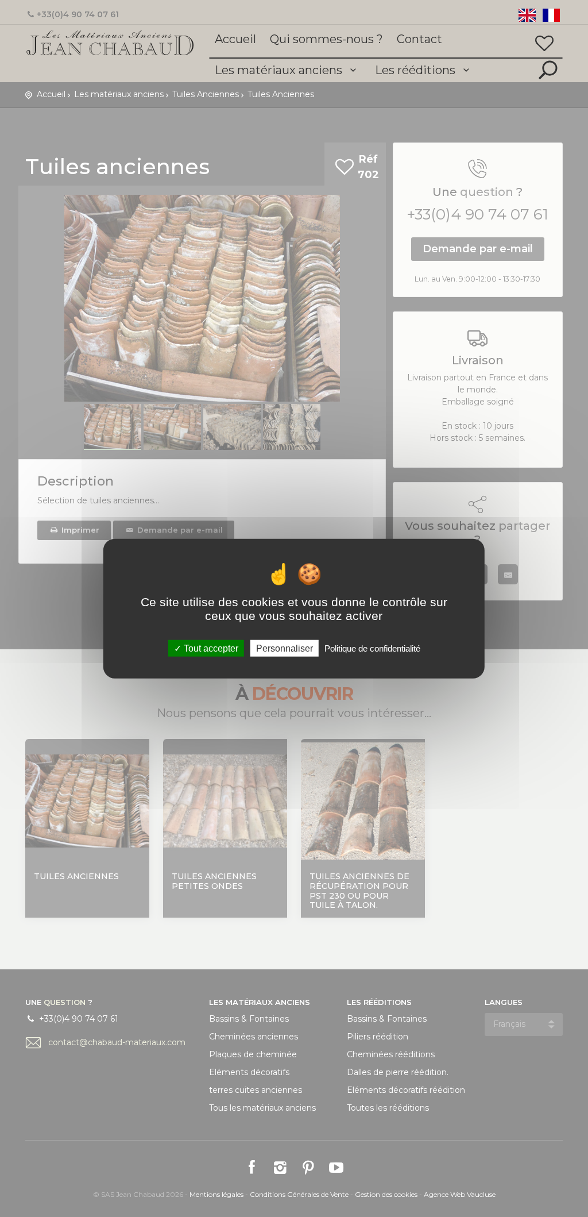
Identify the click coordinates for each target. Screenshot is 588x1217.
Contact (419, 39)
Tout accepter (209, 648)
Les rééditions (416, 70)
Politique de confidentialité (372, 648)
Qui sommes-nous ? (326, 39)
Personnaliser (284, 648)
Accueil (235, 39)
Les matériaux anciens (280, 70)
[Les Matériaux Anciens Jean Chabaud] (110, 42)
